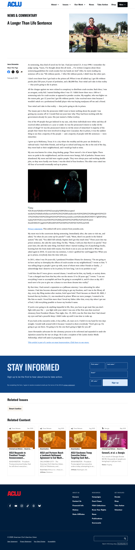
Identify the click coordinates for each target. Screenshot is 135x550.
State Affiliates (78, 514)
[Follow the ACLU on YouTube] (15, 505)
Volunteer (118, 510)
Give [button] (121, 4)
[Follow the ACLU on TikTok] (27, 505)
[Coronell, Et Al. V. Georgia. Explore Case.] (114, 451)
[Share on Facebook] (8, 72)
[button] (17, 72)
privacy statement (69, 385)
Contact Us (76, 501)
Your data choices (39, 541)
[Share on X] (13, 72)
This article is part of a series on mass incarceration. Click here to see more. (58, 342)
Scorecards (96, 523)
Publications (97, 518)
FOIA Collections (98, 505)
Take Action (102, 4)
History (75, 510)
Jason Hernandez (12, 64)
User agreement (12, 541)
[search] (125, 538)
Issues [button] (66, 4)
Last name (110, 364)
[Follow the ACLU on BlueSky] (39, 505)
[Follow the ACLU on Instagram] (21, 505)
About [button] (54, 4)
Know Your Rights (99, 510)
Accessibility (51, 541)
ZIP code (94, 381)
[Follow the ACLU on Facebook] (9, 505)
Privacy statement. (35, 229)
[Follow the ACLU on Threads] (33, 505)
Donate (117, 497)
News (91, 4)
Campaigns (96, 497)
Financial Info (78, 505)
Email (93, 372)
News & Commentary (21, 16)
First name (94, 364)
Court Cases (97, 501)
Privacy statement (25, 541)
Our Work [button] (79, 4)
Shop (113, 4)
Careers (75, 497)
